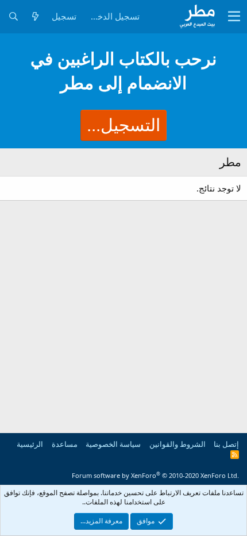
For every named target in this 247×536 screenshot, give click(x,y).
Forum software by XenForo (155, 475)
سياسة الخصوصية (113, 444)
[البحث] (13, 16)
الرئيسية (30, 444)
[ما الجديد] (35, 16)
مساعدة (65, 444)
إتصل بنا (226, 444)
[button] (234, 16)
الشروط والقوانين (177, 444)
